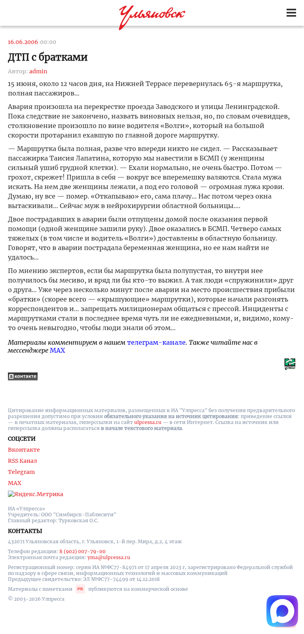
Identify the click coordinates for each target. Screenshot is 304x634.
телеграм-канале (156, 342)
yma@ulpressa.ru (108, 557)
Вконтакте (24, 449)
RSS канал (22, 460)
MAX (57, 350)
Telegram (21, 472)
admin (38, 71)
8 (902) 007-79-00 (82, 551)
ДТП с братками (48, 57)
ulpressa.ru (148, 422)
